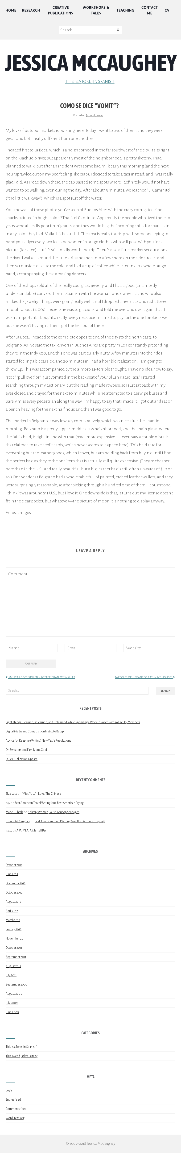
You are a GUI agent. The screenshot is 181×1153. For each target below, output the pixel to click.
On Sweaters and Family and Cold (26, 750)
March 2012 (13, 920)
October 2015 (14, 865)
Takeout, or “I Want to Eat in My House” (144, 677)
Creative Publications (60, 10)
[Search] (118, 30)
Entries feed (13, 1099)
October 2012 (14, 892)
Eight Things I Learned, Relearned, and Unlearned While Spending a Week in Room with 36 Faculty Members (73, 722)
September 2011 (16, 957)
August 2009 (14, 993)
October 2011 (14, 947)
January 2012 (13, 929)
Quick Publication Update (21, 759)
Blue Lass (11, 793)
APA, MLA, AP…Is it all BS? (31, 830)
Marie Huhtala (14, 812)
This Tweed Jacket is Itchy (21, 1056)
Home (11, 10)
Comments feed (16, 1109)
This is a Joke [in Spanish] (90, 81)
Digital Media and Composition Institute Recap (35, 731)
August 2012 (13, 901)
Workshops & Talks (96, 10)
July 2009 (12, 1003)
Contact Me (149, 10)
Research (31, 10)
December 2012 (15, 883)
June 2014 (12, 874)
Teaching (125, 10)
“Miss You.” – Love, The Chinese (41, 793)
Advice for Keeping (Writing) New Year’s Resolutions (38, 740)
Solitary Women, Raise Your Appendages (53, 812)
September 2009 (16, 984)
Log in (9, 1090)
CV (167, 10)
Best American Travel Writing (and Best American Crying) (50, 803)
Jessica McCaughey (91, 62)
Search (165, 690)
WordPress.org (15, 1118)
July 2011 (11, 975)
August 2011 (13, 966)
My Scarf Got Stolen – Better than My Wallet (41, 677)
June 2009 (12, 1012)
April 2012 (12, 911)
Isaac (9, 830)
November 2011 (16, 938)
